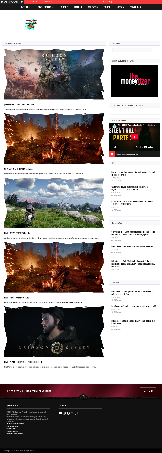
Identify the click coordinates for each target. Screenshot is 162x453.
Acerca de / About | (12, 426)
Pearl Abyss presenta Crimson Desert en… (23, 362)
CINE (113, 163)
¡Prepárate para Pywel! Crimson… (19, 104)
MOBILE (64, 7)
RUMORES (115, 282)
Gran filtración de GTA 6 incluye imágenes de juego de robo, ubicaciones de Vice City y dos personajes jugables (133, 233)
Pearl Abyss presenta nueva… (17, 297)
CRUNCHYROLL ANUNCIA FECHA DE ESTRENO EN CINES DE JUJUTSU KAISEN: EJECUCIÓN (132, 188)
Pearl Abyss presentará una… (18, 233)
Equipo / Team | (11, 429)
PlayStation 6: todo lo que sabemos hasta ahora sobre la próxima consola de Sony (132, 292)
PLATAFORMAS (44, 7)
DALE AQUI (148, 391)
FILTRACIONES (117, 222)
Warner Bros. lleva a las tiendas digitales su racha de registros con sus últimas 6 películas (130, 173)
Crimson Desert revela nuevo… (18, 168)
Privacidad (135, 7)
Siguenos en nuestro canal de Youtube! (127, 154)
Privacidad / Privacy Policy (15, 433)
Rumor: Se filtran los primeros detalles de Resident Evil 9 (132, 246)
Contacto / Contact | (13, 431)
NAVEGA (24, 7)
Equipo (107, 7)
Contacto (93, 7)
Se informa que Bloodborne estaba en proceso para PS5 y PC (133, 306)
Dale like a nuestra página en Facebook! (128, 105)
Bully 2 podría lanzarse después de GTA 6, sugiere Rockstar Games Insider (133, 322)
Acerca (120, 7)
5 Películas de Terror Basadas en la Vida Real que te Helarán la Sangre (133, 202)
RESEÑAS (78, 7)
